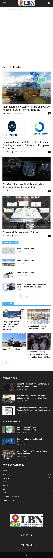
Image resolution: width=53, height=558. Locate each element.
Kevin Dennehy (7, 113)
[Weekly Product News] (8, 251)
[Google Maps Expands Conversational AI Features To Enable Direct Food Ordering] (8, 410)
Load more (26, 296)
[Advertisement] (26, 38)
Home (4, 9)
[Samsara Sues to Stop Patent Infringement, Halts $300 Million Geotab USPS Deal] (39, 341)
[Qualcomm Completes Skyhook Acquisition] (8, 441)
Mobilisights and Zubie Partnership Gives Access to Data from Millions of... (26, 108)
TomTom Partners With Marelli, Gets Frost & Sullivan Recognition (23, 186)
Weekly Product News (25, 249)
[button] (49, 3)
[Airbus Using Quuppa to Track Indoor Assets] (39, 316)
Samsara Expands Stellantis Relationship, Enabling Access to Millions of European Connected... (26, 145)
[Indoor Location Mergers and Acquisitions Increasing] (8, 429)
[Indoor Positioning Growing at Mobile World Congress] (8, 454)
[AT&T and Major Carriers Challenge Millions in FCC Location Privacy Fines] (8, 399)
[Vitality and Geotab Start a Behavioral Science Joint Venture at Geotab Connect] (8, 287)
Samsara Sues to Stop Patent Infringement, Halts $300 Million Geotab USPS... (38, 354)
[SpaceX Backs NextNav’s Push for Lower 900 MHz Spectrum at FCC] (8, 387)
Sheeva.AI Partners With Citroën (20, 232)
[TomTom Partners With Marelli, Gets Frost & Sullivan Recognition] (26, 169)
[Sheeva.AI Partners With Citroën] (26, 212)
